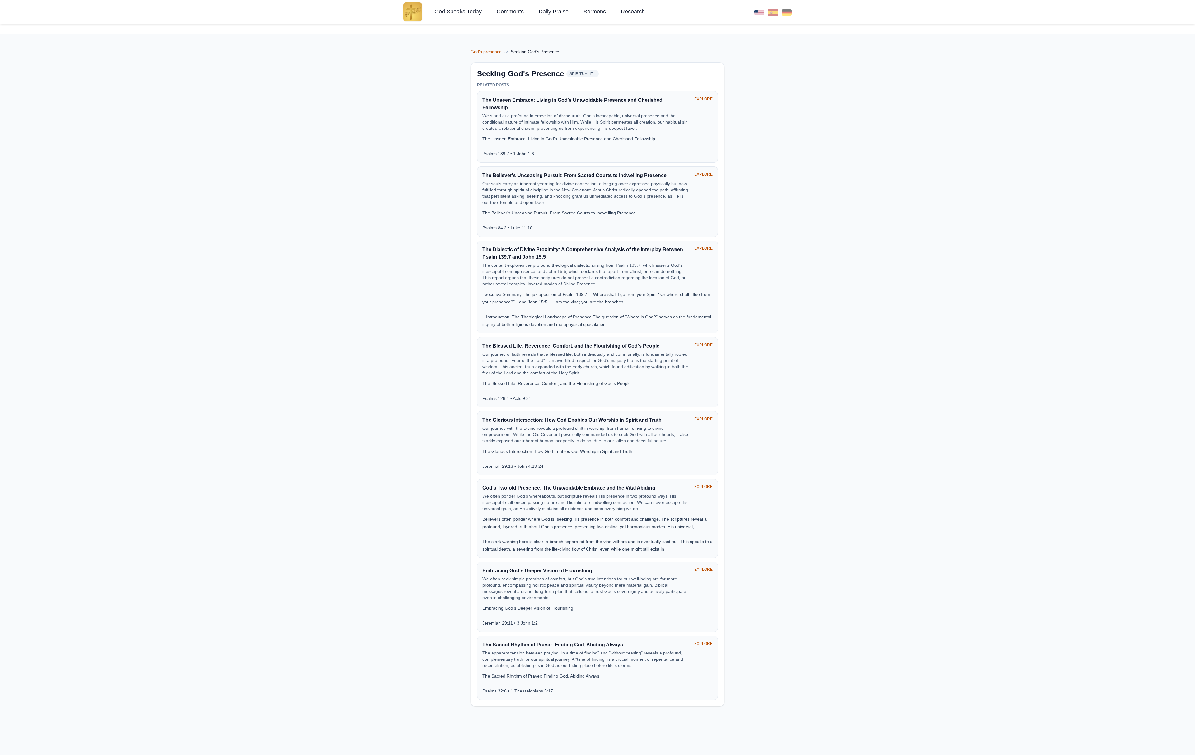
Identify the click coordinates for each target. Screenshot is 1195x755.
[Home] (412, 12)
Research (633, 11)
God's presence (486, 51)
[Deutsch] (787, 11)
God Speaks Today (458, 11)
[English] (759, 11)
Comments (510, 11)
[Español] (773, 11)
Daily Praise (554, 11)
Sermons (594, 11)
